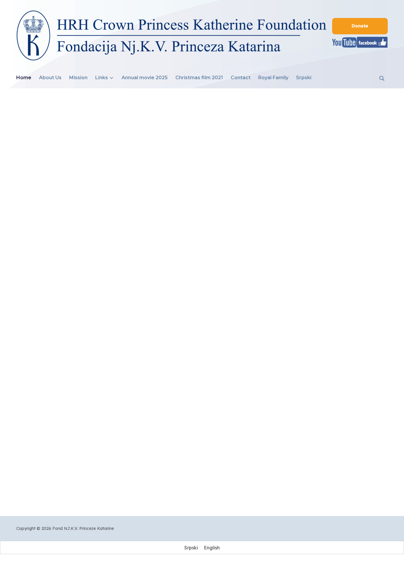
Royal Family (273, 77)
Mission (78, 77)
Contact (241, 77)
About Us (50, 77)
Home (23, 77)
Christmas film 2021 (199, 77)
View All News (202, 487)
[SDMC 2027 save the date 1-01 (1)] (202, 374)
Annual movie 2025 (145, 77)
